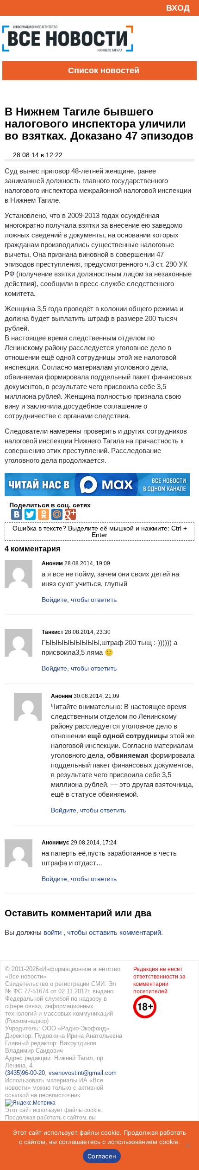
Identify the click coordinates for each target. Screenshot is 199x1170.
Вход (178, 8)
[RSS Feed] (10, 7)
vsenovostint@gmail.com (83, 1072)
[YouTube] (25, 7)
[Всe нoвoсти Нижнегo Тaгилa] (67, 59)
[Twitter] (30, 514)
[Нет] (187, 1145)
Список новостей (103, 70)
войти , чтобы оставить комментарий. (103, 932)
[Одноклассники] (43, 514)
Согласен (101, 1156)
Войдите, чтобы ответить (79, 599)
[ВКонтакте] (16, 514)
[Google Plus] (70, 514)
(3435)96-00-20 (25, 1072)
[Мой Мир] (56, 514)
